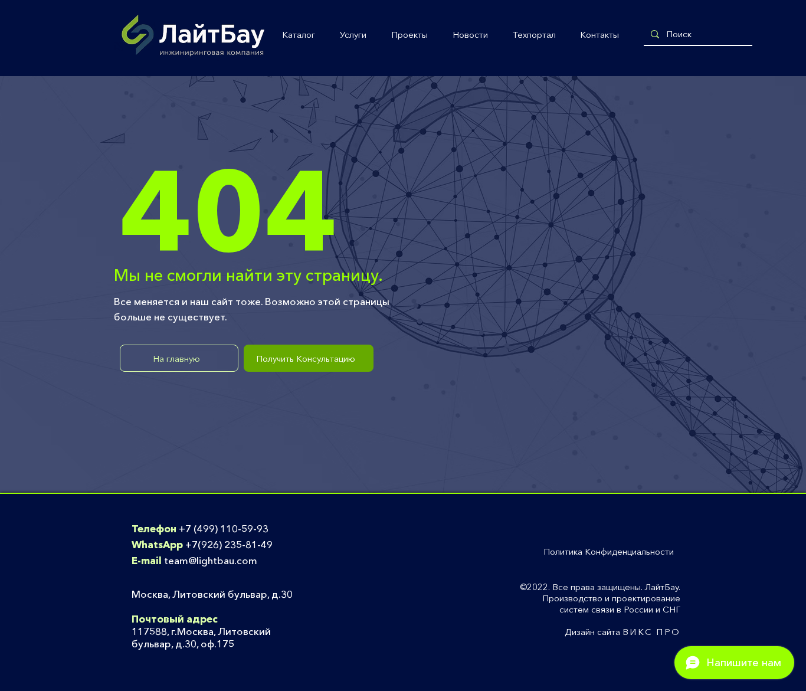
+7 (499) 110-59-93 (223, 528)
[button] (298, 35)
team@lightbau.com (210, 560)
